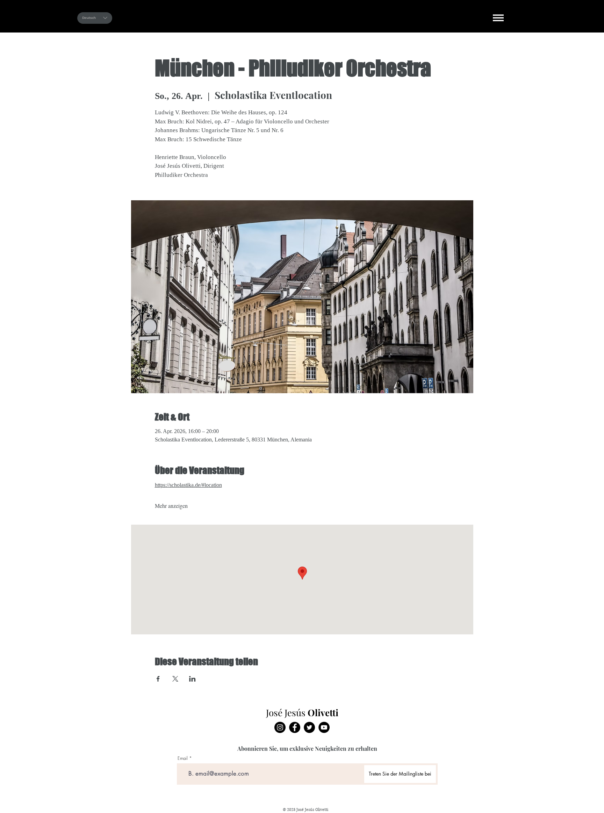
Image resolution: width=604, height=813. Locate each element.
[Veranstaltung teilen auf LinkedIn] (192, 679)
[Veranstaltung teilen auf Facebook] (158, 679)
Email (183, 758)
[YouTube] (324, 727)
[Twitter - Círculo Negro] (309, 727)
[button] (498, 17)
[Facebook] (294, 727)
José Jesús (269, 17)
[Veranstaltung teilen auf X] (175, 679)
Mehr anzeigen (171, 505)
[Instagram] (280, 727)
